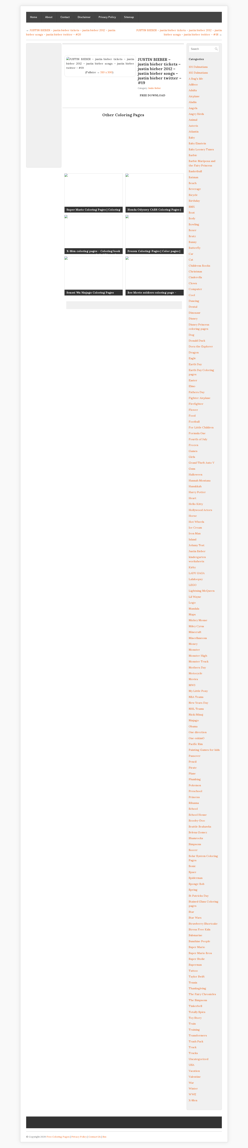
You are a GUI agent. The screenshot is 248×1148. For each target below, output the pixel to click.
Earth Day (195, 364)
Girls (192, 457)
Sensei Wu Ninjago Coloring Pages (90, 292)
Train (192, 1023)
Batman (193, 177)
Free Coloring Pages (58, 1136)
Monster (194, 649)
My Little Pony (198, 691)
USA (191, 1065)
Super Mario (197, 947)
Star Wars (195, 917)
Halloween (195, 474)
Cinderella (195, 277)
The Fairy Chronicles (202, 994)
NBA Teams (196, 697)
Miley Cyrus (196, 626)
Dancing (194, 301)
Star (191, 912)
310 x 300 (106, 72)
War (191, 1082)
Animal (193, 119)
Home (33, 17)
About (48, 17)
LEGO (192, 585)
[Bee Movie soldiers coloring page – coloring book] (154, 275)
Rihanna (194, 803)
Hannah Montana (199, 480)
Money (193, 644)
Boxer (192, 230)
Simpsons (195, 844)
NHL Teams (196, 709)
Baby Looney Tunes (201, 149)
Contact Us (95, 1136)
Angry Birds (196, 114)
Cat (191, 259)
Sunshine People (199, 941)
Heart (192, 498)
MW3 (192, 685)
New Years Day (198, 702)
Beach (192, 183)
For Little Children (201, 427)
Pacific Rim (196, 744)
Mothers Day (197, 667)
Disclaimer (84, 17)
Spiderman (195, 878)
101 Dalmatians (198, 67)
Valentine (195, 1076)
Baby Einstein (197, 143)
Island (192, 539)
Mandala (194, 608)
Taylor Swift (197, 976)
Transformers (198, 1035)
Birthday (194, 200)
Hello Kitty (196, 504)
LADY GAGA (197, 573)
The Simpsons (198, 1000)
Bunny (192, 242)
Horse (193, 516)
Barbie (193, 155)
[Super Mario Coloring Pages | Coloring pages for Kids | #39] (93, 193)
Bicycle (193, 195)
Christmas (195, 271)
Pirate (193, 767)
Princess (194, 797)
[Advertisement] (43, 103)
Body (192, 218)
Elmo (192, 386)
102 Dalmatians (198, 72)
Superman (195, 964)
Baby (192, 137)
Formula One (197, 433)
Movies (193, 679)
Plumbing (195, 779)
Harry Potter (197, 492)
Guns (192, 468)
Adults (193, 90)
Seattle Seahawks (200, 826)
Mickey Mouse (198, 620)
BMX (192, 206)
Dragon (194, 352)
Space (192, 872)
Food (192, 415)
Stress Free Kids (199, 929)
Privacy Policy (107, 17)
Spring (193, 889)
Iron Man (195, 533)
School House (198, 814)
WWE (192, 1094)
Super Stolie (197, 959)
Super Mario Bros (200, 953)
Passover (195, 756)
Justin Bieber (154, 88)
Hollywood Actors (200, 510)
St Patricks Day (198, 895)
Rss (104, 1136)
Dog (191, 335)
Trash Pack (196, 1041)
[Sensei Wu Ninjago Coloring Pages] (93, 275)
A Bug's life (196, 78)
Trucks (193, 1053)
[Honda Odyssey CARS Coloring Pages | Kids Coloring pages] (154, 193)
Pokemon (195, 785)
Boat (192, 212)
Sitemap (129, 17)
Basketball (195, 171)
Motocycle (195, 673)
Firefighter (196, 404)
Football (194, 421)
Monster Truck (198, 661)
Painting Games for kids (204, 750)
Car (191, 254)
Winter (193, 1088)
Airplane (194, 96)
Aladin (192, 102)
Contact (65, 17)
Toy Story (195, 1018)
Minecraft (195, 632)
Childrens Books (199, 265)
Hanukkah (195, 486)
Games (193, 451)
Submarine (195, 935)
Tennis (193, 982)
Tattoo (193, 970)
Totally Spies (197, 1012)
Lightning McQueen (201, 591)
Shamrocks (196, 838)
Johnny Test (196, 545)
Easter (193, 380)
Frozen (193, 445)
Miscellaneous (198, 638)
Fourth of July (198, 439)
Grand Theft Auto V (201, 462)
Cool (192, 295)
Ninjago (194, 720)
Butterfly (194, 248)
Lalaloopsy (196, 579)
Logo (192, 602)
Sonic (192, 866)
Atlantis (194, 131)
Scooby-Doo (197, 820)
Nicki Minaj (196, 714)
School (193, 808)
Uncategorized (198, 1059)
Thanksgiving (197, 988)
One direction (198, 732)
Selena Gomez (198, 832)
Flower (193, 410)
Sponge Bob (196, 884)
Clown (193, 283)
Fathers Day (196, 392)
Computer (195, 289)
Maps (192, 614)
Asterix (193, 125)
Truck (192, 1047)
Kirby (192, 567)
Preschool (195, 791)
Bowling (194, 224)
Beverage (195, 189)
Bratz (192, 236)
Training (194, 1029)
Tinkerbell (195, 1006)
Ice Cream (195, 527)
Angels (193, 108)
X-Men (193, 1100)
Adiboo (193, 84)
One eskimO (196, 738)
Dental (193, 306)
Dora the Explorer (201, 346)
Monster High (198, 655)
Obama (193, 726)
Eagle (192, 358)
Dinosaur (195, 312)
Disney (193, 318)
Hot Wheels (196, 522)
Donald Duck (197, 340)
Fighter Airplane (199, 398)
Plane (192, 773)
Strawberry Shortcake (203, 923)
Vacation (194, 1071)
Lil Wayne (195, 597)
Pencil (192, 761)
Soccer (193, 850)
